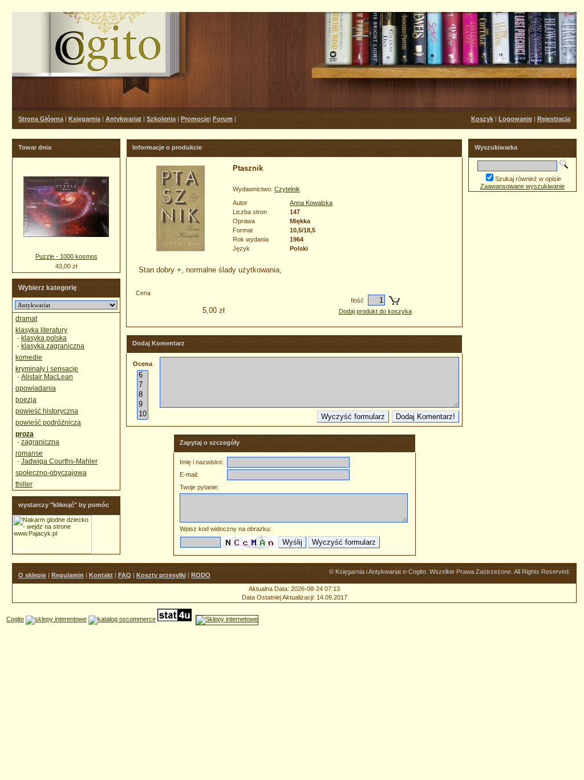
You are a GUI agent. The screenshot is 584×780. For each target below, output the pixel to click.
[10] (142, 414)
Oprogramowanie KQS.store (531, 578)
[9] (142, 404)
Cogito (15, 619)
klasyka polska (44, 338)
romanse (29, 453)
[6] (142, 375)
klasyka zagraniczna (52, 346)
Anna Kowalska (311, 202)
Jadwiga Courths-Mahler (59, 461)
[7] (142, 385)
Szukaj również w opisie (528, 178)
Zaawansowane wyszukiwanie (522, 186)
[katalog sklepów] (56, 619)
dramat (26, 319)
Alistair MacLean (47, 377)
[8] (142, 395)
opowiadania (35, 388)
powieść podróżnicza (48, 423)
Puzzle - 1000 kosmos (66, 256)
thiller (24, 484)
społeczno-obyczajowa (51, 473)
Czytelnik (287, 189)
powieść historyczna (46, 411)
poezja (25, 400)
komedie (28, 357)
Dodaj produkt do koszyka (375, 311)
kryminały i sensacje (46, 369)
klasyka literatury (41, 330)
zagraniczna (40, 442)
